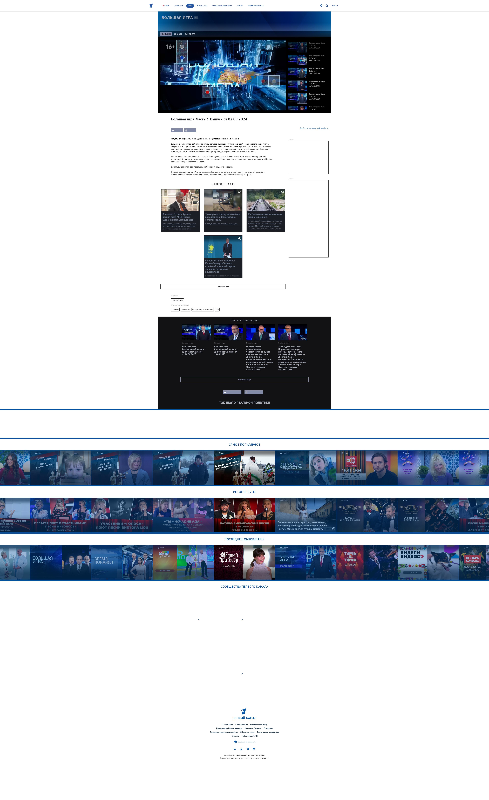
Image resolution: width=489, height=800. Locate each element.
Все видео (268, 728)
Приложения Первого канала (229, 728)
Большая (177, 17)
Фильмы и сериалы (222, 6)
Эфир (166, 6)
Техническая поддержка (268, 732)
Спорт (240, 6)
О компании (227, 724)
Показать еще (223, 286)
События (235, 736)
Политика (175, 310)
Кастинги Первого (253, 728)
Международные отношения (202, 310)
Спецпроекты (241, 724)
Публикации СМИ (250, 736)
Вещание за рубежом (246, 742)
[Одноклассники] (190, 130)
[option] (307, 46)
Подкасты (202, 6)
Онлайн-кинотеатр (258, 724)
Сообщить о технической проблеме (314, 128)
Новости (178, 6)
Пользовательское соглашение (224, 732)
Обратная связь (247, 732)
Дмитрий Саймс (177, 300)
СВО (217, 310)
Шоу (190, 6)
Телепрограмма (256, 6)
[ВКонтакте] (177, 130)
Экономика (185, 310)
